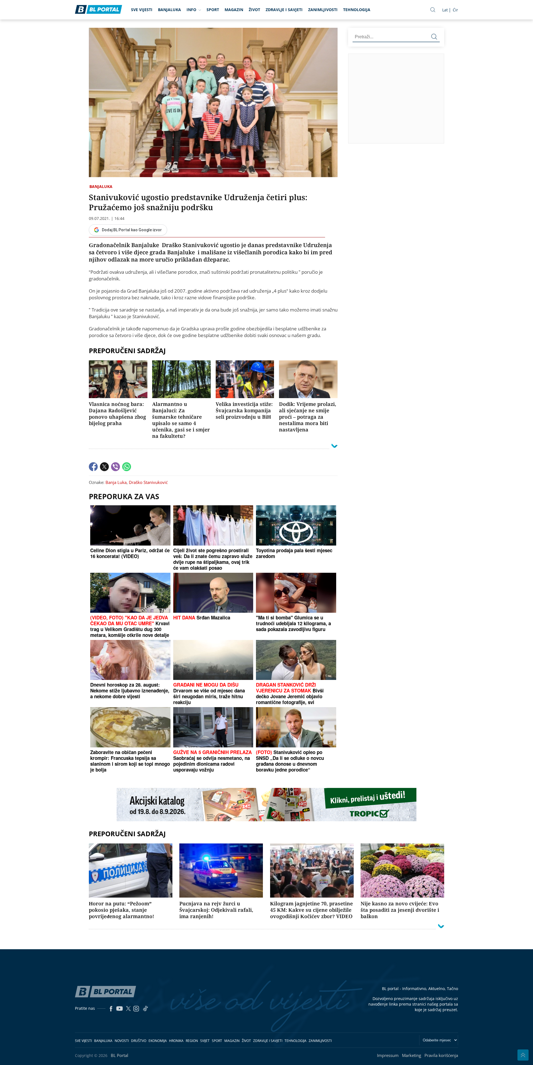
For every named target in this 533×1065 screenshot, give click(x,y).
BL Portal (119, 1055)
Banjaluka (169, 9)
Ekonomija (158, 1040)
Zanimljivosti (323, 9)
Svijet (205, 1040)
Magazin (234, 9)
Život (254, 9)
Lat (445, 9)
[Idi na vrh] (523, 1055)
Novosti (122, 1040)
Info (191, 9)
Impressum (388, 1055)
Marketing (411, 1055)
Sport (213, 9)
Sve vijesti (141, 9)
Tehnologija (356, 9)
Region (192, 1040)
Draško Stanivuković (148, 482)
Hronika (176, 1040)
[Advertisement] (440, 98)
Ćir (455, 9)
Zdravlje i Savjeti (284, 9)
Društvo (138, 1040)
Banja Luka (116, 482)
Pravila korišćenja (441, 1055)
